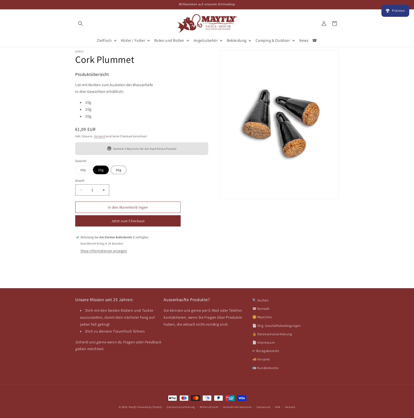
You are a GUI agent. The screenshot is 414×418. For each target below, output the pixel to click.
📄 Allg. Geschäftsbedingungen (276, 325)
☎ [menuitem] (314, 40)
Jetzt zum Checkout (128, 221)
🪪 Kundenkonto (265, 368)
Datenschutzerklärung (181, 407)
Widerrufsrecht (209, 407)
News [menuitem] (303, 40)
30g (118, 170)
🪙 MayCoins (262, 317)
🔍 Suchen (260, 300)
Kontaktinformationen (237, 407)
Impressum (263, 407)
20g (101, 170)
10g (85, 170)
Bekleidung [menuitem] (237, 40)
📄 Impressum (263, 342)
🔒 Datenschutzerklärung (272, 334)
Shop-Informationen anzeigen (103, 251)
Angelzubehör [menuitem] (206, 40)
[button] (80, 23)
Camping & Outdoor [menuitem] (273, 40)
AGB (277, 407)
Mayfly (133, 407)
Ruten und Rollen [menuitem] (169, 40)
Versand (99, 136)
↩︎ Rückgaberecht (265, 351)
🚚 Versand (261, 359)
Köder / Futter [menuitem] (133, 40)
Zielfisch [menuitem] (104, 40)
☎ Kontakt (261, 308)
